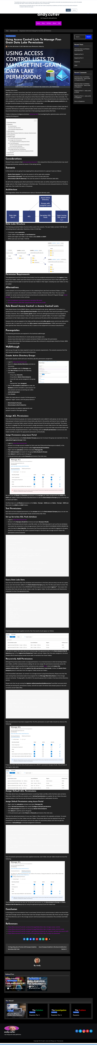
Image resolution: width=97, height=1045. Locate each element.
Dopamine (77, 61)
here (45, 666)
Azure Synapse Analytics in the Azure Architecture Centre (15, 985)
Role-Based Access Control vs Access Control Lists (22, 133)
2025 (75, 65)
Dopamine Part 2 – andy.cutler (82, 96)
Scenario (10, 124)
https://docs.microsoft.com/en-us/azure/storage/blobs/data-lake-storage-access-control (34, 927)
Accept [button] (68, 10)
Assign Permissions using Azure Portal (20, 141)
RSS (59, 23)
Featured (10, 1010)
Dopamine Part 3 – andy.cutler (82, 90)
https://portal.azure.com (20, 362)
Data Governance (10, 36)
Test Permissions (14, 143)
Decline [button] (74, 10)
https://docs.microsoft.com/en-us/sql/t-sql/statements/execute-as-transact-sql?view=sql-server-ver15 (38, 931)
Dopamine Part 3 (78, 54)
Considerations (11, 122)
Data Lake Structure (15, 127)
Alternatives (11, 131)
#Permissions (35, 46)
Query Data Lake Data (17, 146)
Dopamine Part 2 (79, 58)
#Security (41, 46)
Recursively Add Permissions (17, 147)
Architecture (13, 126)
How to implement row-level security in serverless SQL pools (25, 300)
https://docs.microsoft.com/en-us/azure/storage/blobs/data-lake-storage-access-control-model (36, 929)
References (11, 154)
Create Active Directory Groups (18, 138)
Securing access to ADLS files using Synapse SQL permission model (27, 302)
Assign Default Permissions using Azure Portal (22, 151)
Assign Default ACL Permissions (18, 149)
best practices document (30, 162)
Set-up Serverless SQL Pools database (20, 144)
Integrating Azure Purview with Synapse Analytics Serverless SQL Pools (37, 983)
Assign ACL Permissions (16, 140)
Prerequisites (11, 134)
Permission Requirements (16, 129)
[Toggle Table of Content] (34, 120)
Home (38, 23)
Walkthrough (11, 136)
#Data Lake (28, 46)
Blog (43, 23)
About (54, 23)
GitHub (49, 23)
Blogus (53, 1041)
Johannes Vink (34, 114)
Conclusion (11, 152)
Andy (11, 46)
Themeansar (60, 1041)
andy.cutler (48, 14)
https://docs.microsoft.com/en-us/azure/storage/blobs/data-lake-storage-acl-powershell (34, 933)
